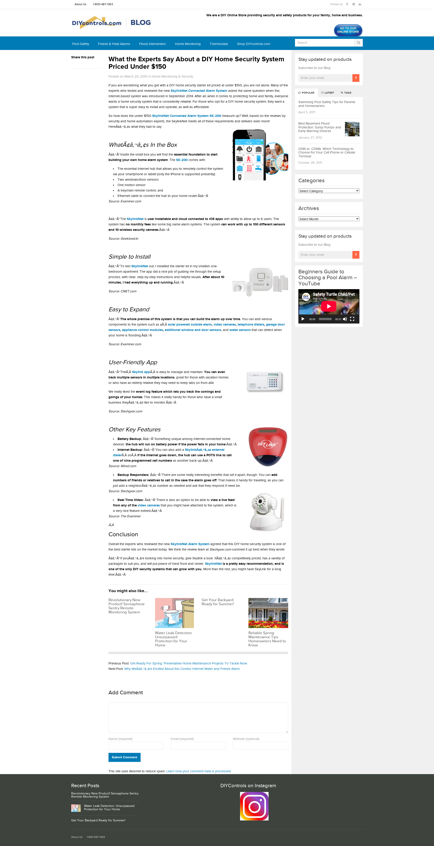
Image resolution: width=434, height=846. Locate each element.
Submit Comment (124, 757)
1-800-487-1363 (103, 4)
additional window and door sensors (193, 330)
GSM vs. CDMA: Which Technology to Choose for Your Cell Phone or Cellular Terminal (326, 152)
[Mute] (345, 319)
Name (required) (120, 739)
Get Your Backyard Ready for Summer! (98, 820)
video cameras (225, 324)
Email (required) (182, 739)
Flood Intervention (152, 44)
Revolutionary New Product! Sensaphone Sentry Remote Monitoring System (105, 795)
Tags (347, 93)
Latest (329, 93)
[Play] (303, 319)
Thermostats (219, 44)
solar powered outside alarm (190, 324)
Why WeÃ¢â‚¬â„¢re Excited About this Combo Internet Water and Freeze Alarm (182, 669)
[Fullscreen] (352, 319)
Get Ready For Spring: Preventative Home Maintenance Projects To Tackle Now (188, 663)
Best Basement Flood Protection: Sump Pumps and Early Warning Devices (319, 127)
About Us (80, 4)
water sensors (240, 330)
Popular (307, 93)
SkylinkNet (213, 564)
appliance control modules (142, 330)
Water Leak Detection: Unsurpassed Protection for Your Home (109, 807)
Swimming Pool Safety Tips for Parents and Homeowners (326, 104)
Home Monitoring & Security (172, 76)
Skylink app (141, 372)
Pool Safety (80, 44)
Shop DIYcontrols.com (253, 44)
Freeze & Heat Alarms (114, 44)
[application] (328, 306)
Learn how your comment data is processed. (198, 771)
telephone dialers (251, 324)
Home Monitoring (188, 44)
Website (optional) (246, 739)
